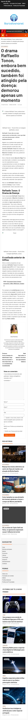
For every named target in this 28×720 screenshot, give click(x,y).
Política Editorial (8, 5)
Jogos (4, 614)
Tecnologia (5, 557)
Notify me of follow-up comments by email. (13, 427)
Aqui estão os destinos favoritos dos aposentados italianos (21, 357)
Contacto (4, 563)
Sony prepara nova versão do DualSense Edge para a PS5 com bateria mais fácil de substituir (13, 619)
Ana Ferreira (5, 104)
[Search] (26, 35)
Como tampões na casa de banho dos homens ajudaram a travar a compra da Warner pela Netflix (13, 499)
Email (5, 407)
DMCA (23, 3)
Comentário (7, 380)
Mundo (4, 551)
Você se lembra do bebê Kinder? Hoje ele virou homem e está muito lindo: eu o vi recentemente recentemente (7, 359)
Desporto (4, 559)
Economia (4, 553)
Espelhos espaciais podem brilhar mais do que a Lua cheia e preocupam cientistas (13, 680)
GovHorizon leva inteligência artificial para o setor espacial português (12, 710)
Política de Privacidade (19, 5)
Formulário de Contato (15, 3)
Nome (6, 402)
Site (5, 412)
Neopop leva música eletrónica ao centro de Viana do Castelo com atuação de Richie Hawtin (13, 469)
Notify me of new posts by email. (13, 431)
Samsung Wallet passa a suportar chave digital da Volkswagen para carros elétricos (13, 650)
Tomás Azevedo (14, 473)
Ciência (4, 555)
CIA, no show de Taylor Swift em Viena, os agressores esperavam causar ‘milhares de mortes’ (12, 530)
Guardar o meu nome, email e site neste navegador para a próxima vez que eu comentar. (13, 420)
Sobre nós (6, 3)
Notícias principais (7, 549)
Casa (3, 547)
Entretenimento (4, 46)
